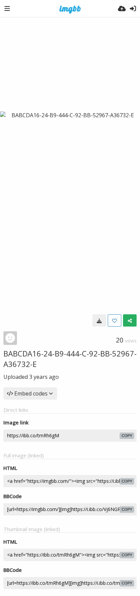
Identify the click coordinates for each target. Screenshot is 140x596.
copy (127, 436)
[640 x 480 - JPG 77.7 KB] (99, 320)
